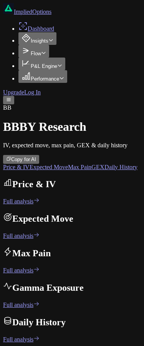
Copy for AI (23, 160)
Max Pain (79, 167)
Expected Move (49, 167)
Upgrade (13, 92)
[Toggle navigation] (8, 100)
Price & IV (16, 167)
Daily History (120, 167)
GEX (97, 167)
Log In (32, 92)
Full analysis (18, 201)
